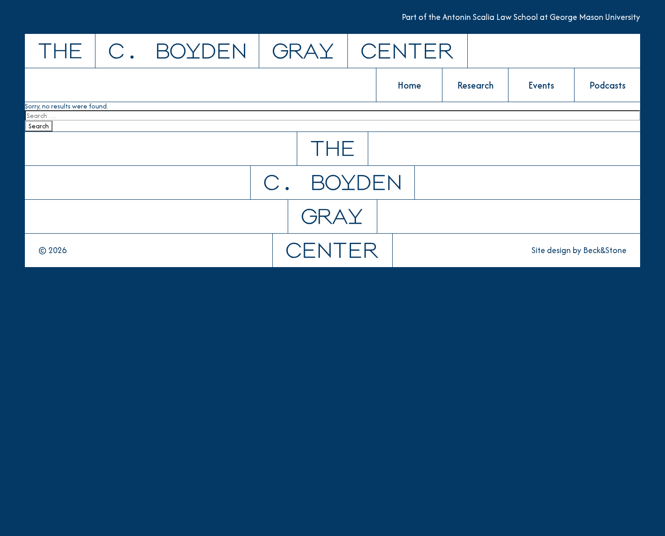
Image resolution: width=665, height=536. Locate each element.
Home (409, 85)
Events (541, 85)
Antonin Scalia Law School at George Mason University (541, 17)
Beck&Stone (605, 250)
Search (38, 126)
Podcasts (607, 85)
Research (475, 85)
